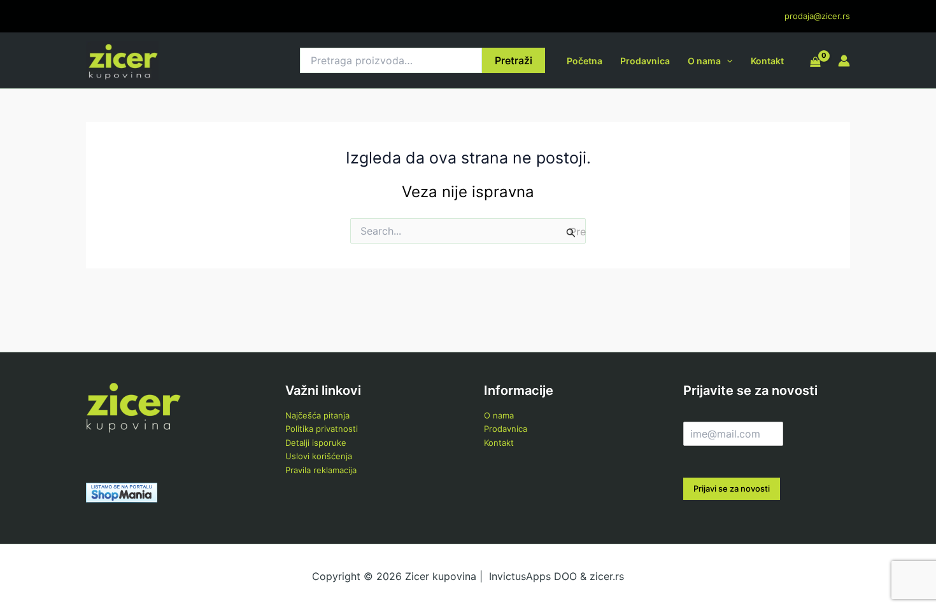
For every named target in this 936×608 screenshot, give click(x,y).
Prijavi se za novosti (731, 488)
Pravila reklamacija (321, 470)
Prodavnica (645, 60)
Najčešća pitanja (317, 415)
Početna (584, 60)
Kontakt (767, 60)
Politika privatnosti (321, 429)
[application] (726, 61)
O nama (704, 60)
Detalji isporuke (315, 443)
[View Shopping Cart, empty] (815, 62)
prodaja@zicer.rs (817, 16)
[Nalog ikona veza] (844, 61)
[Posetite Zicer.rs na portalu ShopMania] (121, 492)
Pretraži (513, 60)
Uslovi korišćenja (318, 456)
